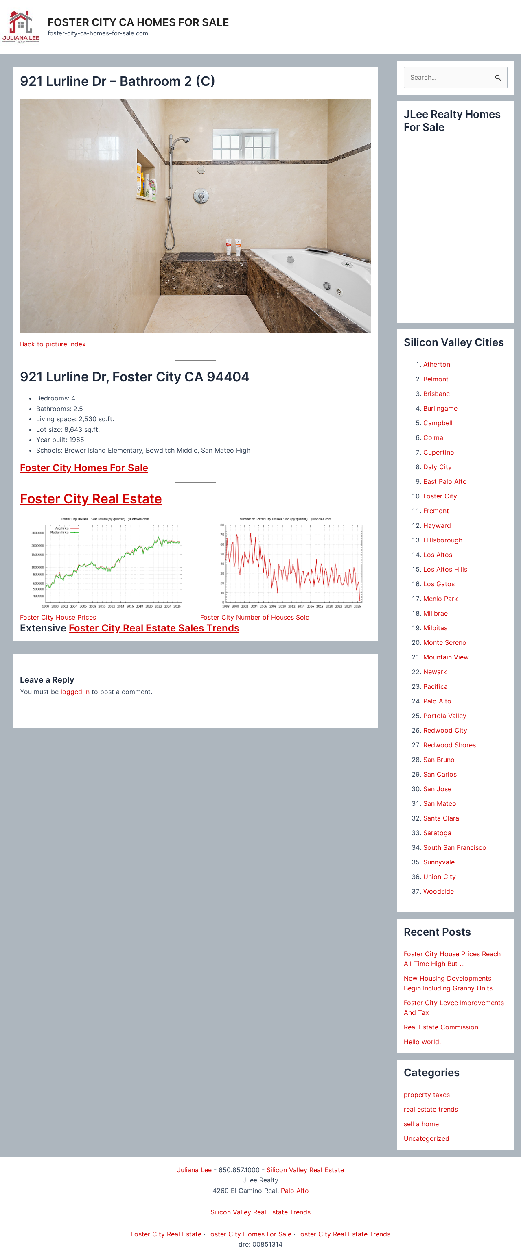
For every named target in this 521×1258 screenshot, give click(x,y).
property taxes (427, 1094)
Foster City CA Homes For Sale (138, 22)
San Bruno (439, 759)
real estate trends (431, 1109)
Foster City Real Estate (91, 499)
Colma (433, 437)
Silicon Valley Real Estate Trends (260, 1212)
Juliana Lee (194, 1170)
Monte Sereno (444, 642)
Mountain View (446, 657)
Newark (435, 672)
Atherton (436, 364)
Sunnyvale (439, 862)
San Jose (437, 789)
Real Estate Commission (441, 1027)
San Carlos (440, 774)
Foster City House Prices (58, 617)
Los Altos (437, 555)
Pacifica (435, 686)
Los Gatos (439, 584)
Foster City (440, 496)
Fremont (436, 511)
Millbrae (435, 613)
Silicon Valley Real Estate (305, 1170)
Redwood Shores (449, 745)
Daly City (437, 467)
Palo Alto (437, 701)
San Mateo (439, 803)
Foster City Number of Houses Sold (255, 617)
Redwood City (445, 730)
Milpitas (435, 628)
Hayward (437, 525)
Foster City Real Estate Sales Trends (154, 628)
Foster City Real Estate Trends (343, 1234)
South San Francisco (454, 847)
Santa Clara (441, 818)
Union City (439, 877)
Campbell (438, 423)
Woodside (438, 891)
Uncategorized (426, 1138)
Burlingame (440, 408)
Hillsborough (442, 540)
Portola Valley (444, 716)
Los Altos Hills (445, 569)
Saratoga (437, 833)
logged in (75, 692)
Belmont (436, 379)
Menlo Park (440, 598)
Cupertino (438, 452)
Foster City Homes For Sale (84, 468)
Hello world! (422, 1042)
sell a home (421, 1124)
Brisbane (436, 394)
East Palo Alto (445, 481)
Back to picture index (53, 344)
